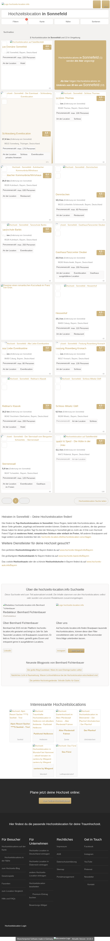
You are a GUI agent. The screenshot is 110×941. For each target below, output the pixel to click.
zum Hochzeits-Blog (11, 868)
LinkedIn (7, 651)
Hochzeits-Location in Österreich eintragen (39, 863)
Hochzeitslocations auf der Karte (14, 848)
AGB (59, 854)
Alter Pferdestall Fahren (66, 732)
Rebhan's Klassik (11, 406)
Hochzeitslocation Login (15, 926)
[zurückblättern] (8, 111)
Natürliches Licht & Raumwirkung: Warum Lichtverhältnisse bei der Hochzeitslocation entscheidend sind (54, 675)
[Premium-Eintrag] (104, 707)
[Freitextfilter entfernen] (97, 4)
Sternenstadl (9, 463)
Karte (42, 21)
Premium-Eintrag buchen (38, 896)
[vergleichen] (4, 50)
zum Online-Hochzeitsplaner (56, 801)
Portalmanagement (65, 877)
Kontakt (90, 884)
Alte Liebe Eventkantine (14, 348)
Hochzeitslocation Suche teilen (92, 501)
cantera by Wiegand (43, 768)
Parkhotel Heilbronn (43, 734)
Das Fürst (66, 752)
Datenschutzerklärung (67, 862)
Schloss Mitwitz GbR (67, 406)
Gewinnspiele (8, 876)
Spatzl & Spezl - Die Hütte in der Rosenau (73, 443)
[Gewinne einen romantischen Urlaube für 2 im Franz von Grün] (27, 287)
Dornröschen (62, 194)
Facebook (88, 846)
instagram (61, 651)
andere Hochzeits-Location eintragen (37, 874)
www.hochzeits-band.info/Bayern (73, 556)
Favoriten (6, 883)
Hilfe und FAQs (8, 898)
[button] (7, 500)
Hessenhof (61, 313)
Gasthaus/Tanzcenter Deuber (71, 252)
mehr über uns (77, 651)
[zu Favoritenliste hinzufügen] (4, 43)
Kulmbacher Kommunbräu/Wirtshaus (21, 175)
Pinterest (88, 869)
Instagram (88, 854)
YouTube (88, 862)
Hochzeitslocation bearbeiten (37, 885)
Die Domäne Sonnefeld (14, 46)
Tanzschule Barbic (12, 229)
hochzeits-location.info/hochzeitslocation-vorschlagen (66, 537)
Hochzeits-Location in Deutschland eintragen (39, 852)
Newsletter (89, 877)
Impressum (62, 846)
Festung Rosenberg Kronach (71, 348)
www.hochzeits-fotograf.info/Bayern (76, 550)
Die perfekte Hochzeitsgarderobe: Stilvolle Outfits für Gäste (54, 680)
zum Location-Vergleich (12, 891)
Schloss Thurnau (65, 98)
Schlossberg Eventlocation (16, 133)
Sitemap (60, 869)
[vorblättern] (45, 111)
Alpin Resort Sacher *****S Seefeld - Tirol (20, 725)
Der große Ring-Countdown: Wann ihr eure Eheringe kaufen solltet (54, 670)
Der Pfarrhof (90, 730)
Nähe (68, 21)
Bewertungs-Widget (38, 905)
